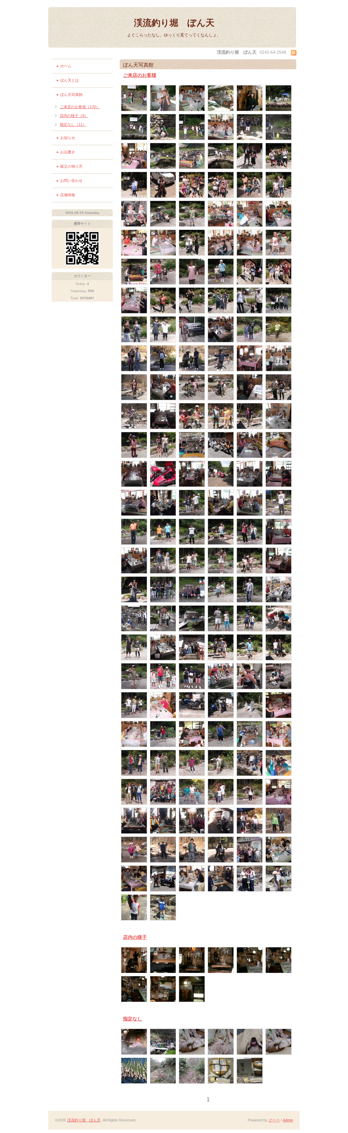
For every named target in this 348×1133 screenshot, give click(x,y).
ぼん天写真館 (71, 94)
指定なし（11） (73, 124)
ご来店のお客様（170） (80, 107)
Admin (288, 1120)
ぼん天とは (69, 80)
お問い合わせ (71, 181)
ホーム (65, 66)
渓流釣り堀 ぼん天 (174, 23)
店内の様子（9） (74, 116)
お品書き (67, 152)
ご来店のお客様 (139, 75)
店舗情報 (67, 195)
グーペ (274, 1120)
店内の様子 (135, 937)
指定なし (132, 1018)
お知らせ (67, 138)
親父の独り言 (71, 166)
